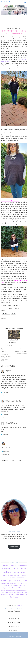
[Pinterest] (6, 1)
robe (3, 592)
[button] (26, 2)
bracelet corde (11, 575)
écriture (15, 594)
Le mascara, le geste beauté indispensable (13, 341)
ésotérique (14, 597)
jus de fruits (15, 583)
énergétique (22, 594)
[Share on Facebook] (7, 346)
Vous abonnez (14, 546)
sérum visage (16, 592)
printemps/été (4, 590)
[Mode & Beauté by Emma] (14, 12)
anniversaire (23, 565)
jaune (18, 580)
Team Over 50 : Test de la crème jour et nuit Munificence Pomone (7, 356)
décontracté (14, 348)
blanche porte (18, 568)
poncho (23, 348)
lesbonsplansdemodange (12, 400)
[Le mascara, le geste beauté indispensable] (14, 334)
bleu (4, 572)
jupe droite (8, 583)
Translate (19, 605)
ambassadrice (14, 565)
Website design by (14, 636)
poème (18, 588)
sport (2, 349)
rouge (6, 592)
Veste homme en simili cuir (21, 353)
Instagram (14, 622)
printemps (23, 588)
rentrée (25, 590)
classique (6, 578)
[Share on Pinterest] (11, 346)
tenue (21, 592)
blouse (23, 572)
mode (25, 583)
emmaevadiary (10, 442)
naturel (4, 585)
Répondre (5, 395)
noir (19, 348)
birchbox (6, 568)
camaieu (23, 575)
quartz (17, 590)
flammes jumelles (9, 580)
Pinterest (14, 630)
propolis (9, 590)
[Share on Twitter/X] (9, 346)
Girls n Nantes (9, 422)
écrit (10, 594)
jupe (22, 580)
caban (18, 575)
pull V (14, 590)
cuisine (21, 578)
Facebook (14, 626)
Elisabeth (8, 370)
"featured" (5, 565)
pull (12, 590)
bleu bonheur (6, 348)
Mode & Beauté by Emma (16, 633)
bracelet (4, 575)
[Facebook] (9, 1)
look (21, 583)
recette (22, 590)
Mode (19, 28)
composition (14, 578)
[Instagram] (4, 1)
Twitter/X (14, 618)
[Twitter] (1, 1)
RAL (20, 590)
